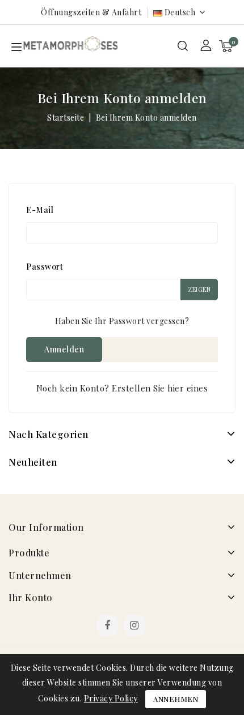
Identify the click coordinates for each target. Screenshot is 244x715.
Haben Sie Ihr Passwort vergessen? (122, 321)
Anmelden (64, 349)
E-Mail (39, 210)
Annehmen (175, 699)
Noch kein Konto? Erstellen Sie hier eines (122, 388)
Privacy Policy (111, 698)
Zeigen (199, 289)
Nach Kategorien (49, 434)
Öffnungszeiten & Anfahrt (91, 12)
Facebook (108, 626)
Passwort (44, 266)
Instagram (136, 626)
